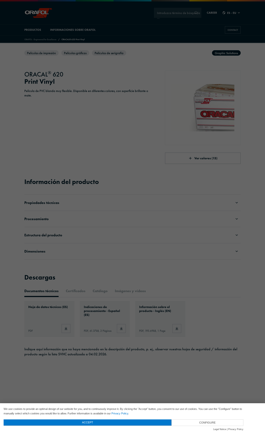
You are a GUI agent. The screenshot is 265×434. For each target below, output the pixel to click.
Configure (207, 422)
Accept (87, 422)
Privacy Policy (119, 413)
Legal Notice (219, 429)
